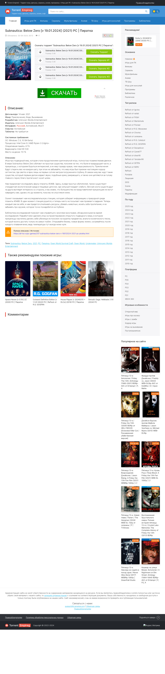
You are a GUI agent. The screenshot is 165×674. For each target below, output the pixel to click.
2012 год (129, 256)
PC (39, 243)
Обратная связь (93, 606)
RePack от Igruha (132, 110)
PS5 (126, 280)
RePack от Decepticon (134, 148)
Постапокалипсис (133, 331)
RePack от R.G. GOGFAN (135, 144)
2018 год (129, 233)
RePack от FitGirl (132, 117)
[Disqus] (59, 349)
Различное (129, 97)
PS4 (127, 284)
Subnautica (15, 243)
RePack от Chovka (133, 132)
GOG (127, 182)
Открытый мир (131, 312)
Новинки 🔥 (130, 59)
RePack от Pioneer (133, 125)
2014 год (129, 248)
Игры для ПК (66, 3)
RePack (128, 171)
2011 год (128, 260)
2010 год (129, 263)
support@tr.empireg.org (75, 606)
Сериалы (56, 21)
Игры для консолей (111, 21)
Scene (127, 186)
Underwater (91, 243)
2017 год (129, 237)
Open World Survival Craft (61, 243)
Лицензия (129, 178)
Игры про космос (132, 315)
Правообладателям (145, 3)
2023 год (129, 214)
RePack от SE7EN (132, 163)
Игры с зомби (131, 319)
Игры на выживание (134, 327)
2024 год (129, 210)
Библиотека (144, 21)
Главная (13, 21)
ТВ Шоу (94, 21)
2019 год (129, 229)
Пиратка (45, 243)
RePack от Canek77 (133, 151)
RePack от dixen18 (133, 155)
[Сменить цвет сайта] (156, 11)
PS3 (127, 287)
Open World (79, 243)
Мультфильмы (70, 21)
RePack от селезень (133, 136)
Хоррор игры (130, 323)
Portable (128, 174)
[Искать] (146, 11)
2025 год (129, 206)
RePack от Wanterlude (134, 121)
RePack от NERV (132, 167)
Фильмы (44, 21)
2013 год (129, 252)
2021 (35, 243)
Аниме (84, 21)
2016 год (129, 240)
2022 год (129, 218)
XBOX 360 (129, 299)
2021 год (129, 221)
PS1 (126, 295)
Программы (129, 21)
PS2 (127, 291)
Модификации (131, 194)
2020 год (129, 225)
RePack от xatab (132, 113)
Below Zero (27, 243)
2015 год (129, 244)
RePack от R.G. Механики (136, 129)
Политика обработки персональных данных (44, 617)
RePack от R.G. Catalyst (135, 140)
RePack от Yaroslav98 (134, 159)
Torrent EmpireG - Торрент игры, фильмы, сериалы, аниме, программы (33, 3)
